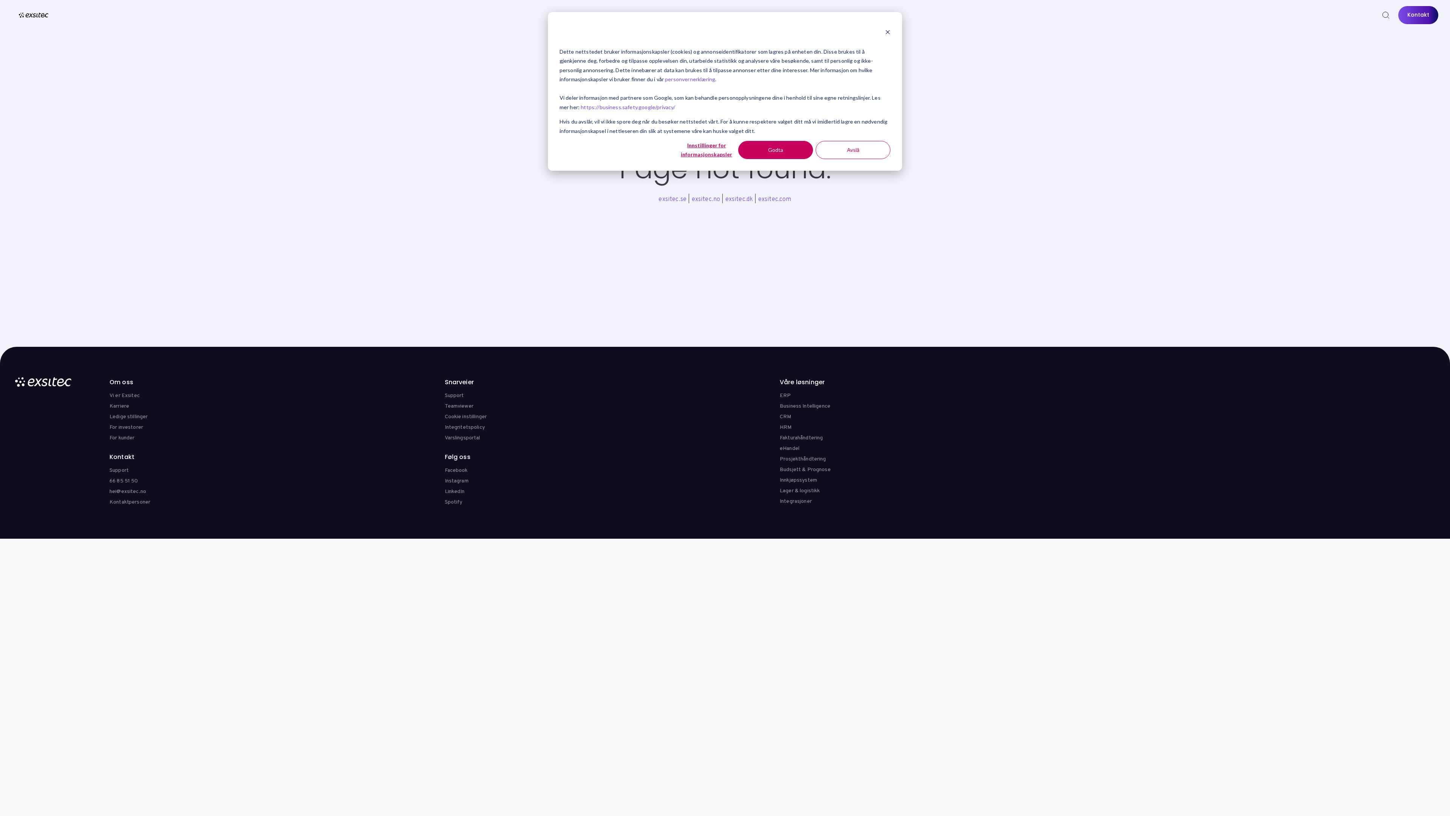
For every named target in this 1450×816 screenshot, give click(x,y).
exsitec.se (672, 199)
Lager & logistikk (800, 491)
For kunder (122, 438)
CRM (785, 417)
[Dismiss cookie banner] (887, 33)
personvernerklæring (690, 79)
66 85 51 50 (124, 481)
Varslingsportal (462, 438)
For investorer (126, 427)
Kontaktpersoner (130, 502)
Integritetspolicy (465, 427)
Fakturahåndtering (801, 438)
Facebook (456, 470)
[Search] (1385, 15)
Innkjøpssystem (798, 480)
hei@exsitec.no (128, 491)
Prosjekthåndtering (803, 459)
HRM (785, 427)
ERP (785, 396)
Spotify (454, 502)
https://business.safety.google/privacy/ (628, 107)
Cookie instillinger (466, 417)
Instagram (457, 481)
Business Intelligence (805, 406)
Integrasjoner (796, 501)
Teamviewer (459, 406)
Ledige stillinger (129, 417)
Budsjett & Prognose (805, 470)
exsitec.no (706, 199)
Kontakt (1418, 15)
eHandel (789, 448)
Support (454, 396)
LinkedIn (455, 491)
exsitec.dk (739, 199)
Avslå (853, 150)
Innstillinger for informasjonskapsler (706, 150)
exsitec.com (774, 199)
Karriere (119, 406)
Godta (775, 150)
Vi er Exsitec (125, 396)
